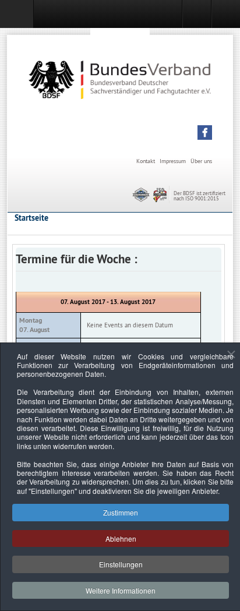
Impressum (173, 161)
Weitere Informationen (121, 590)
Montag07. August (34, 325)
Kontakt (145, 161)
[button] (204, 132)
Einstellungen (121, 564)
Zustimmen (120, 512)
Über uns (201, 161)
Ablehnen (120, 538)
